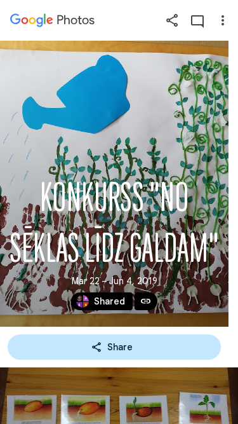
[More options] (222, 20)
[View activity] (197, 20)
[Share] (172, 20)
